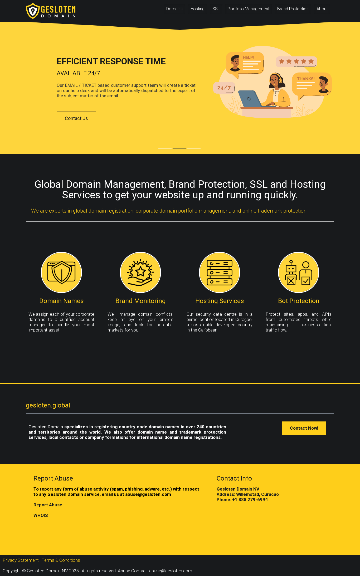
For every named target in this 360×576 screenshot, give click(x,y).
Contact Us (76, 118)
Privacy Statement (21, 560)
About (322, 8)
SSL (216, 8)
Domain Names (61, 301)
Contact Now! (304, 428)
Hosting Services (219, 301)
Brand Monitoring (140, 301)
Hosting (198, 8)
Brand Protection (293, 8)
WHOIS (40, 515)
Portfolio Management (248, 8)
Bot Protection (298, 301)
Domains (174, 8)
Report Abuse (47, 504)
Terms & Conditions (61, 560)
